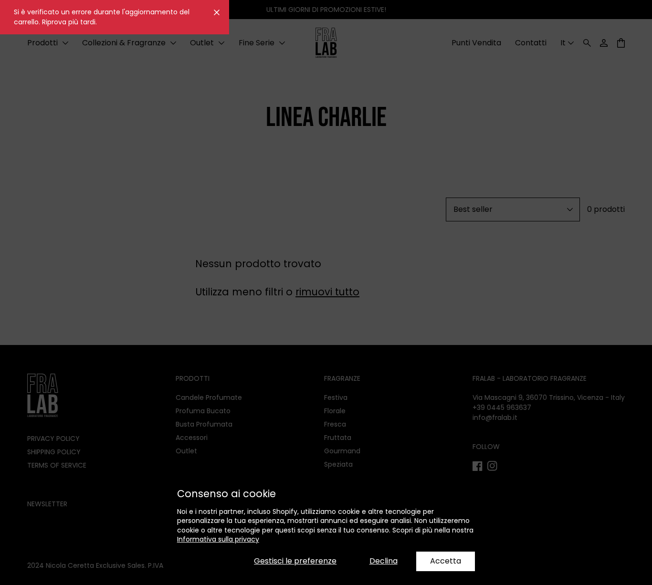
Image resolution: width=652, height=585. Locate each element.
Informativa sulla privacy (218, 539)
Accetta (445, 560)
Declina (383, 560)
